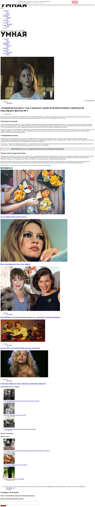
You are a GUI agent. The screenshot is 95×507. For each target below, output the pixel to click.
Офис (8, 13)
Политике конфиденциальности (38, 2)
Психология (7, 25)
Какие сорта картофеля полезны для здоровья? (15, 464)
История (6, 22)
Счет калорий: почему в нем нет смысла (14, 217)
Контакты (9, 489)
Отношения (7, 14)
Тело (8, 18)
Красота (6, 20)
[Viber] (8, 168)
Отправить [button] (3, 505)
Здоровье (6, 16)
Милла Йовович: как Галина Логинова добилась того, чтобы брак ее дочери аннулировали (30, 317)
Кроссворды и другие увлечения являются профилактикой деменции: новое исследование (27, 450)
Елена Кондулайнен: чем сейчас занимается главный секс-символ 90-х (23, 383)
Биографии (9, 24)
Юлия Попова (90, 100)
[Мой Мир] (6, 168)
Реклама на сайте (11, 488)
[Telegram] (12, 168)
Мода (8, 21)
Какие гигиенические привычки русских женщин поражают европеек (21, 401)
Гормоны (9, 17)
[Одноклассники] (3, 168)
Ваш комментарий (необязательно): (12, 499)
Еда (7, 12)
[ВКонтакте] (1, 168)
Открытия (6, 10)
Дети (8, 26)
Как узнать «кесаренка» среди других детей (15, 415)
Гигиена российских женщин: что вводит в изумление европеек (20, 429)
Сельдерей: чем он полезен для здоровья (14, 479)
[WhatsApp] (10, 168)
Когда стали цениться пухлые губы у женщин (15, 264)
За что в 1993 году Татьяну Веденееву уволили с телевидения (20, 348)
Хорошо (74, 2)
